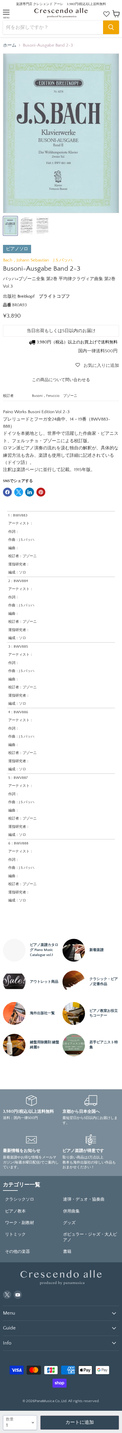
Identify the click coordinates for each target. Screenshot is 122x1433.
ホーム (9, 45)
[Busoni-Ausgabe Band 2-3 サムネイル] (10, 225)
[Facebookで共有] (7, 492)
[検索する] (111, 27)
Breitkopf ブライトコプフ (43, 296)
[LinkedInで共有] (29, 492)
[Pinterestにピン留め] (40, 492)
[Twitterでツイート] (18, 492)
